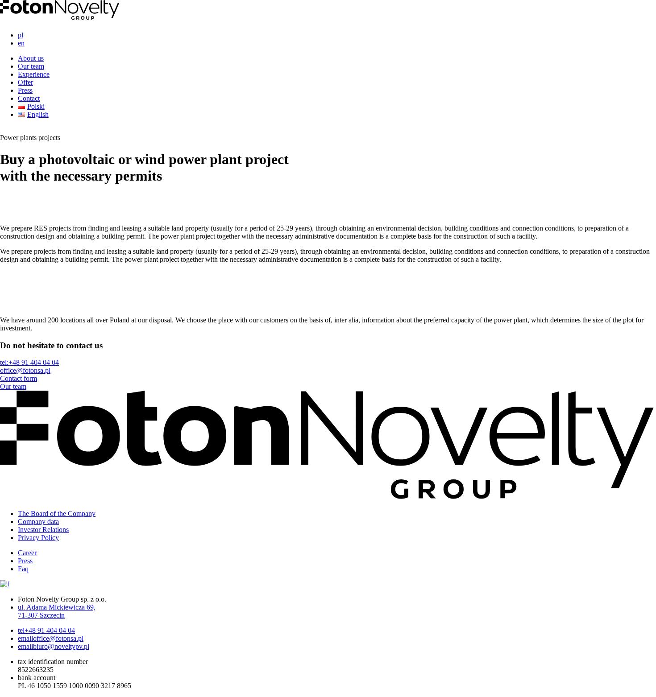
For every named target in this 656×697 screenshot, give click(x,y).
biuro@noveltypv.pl (53, 646)
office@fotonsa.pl (25, 370)
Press (25, 90)
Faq (23, 569)
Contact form (18, 378)
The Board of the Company (56, 513)
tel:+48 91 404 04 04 (29, 362)
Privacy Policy (38, 537)
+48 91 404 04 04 (46, 630)
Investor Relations (43, 529)
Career (27, 553)
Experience (34, 74)
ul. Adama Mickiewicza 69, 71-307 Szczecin (56, 611)
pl (20, 35)
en (21, 43)
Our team (31, 66)
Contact (29, 98)
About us (31, 58)
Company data (38, 521)
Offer (25, 82)
